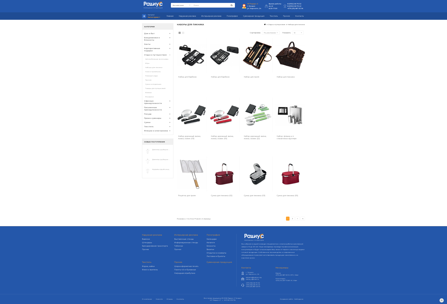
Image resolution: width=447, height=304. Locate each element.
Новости (159, 299)
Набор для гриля (251, 77)
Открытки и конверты (216, 253)
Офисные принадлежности (153, 102)
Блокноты (211, 246)
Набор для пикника (286, 77)
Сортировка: (255, 33)
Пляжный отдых (151, 76)
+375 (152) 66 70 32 (253, 283)
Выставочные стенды (184, 239)
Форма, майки (148, 266)
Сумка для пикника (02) (221, 196)
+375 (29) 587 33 (294, 8)
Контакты (299, 16)
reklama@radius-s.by (254, 277)
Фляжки (148, 92)
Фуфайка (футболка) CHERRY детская (167, 169)
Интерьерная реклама (211, 16)
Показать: (286, 33)
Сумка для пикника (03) (254, 196)
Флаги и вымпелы (150, 270)
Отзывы (170, 299)
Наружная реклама (187, 16)
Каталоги (211, 243)
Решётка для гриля (187, 196)
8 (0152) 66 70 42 (294, 6)
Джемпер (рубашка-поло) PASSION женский (170, 149)
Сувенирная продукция (253, 16)
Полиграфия (232, 16)
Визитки (210, 249)
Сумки (147, 122)
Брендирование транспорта (155, 246)
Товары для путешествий (155, 88)
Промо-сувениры (152, 118)
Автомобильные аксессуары (156, 59)
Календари (212, 239)
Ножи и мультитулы (153, 71)
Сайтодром (298, 299)
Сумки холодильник (153, 84)
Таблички (178, 246)
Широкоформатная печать (186, 266)
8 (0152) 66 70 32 (294, 4)
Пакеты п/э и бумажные (185, 270)
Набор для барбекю (187, 77)
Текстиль (274, 16)
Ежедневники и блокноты (152, 39)
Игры (147, 63)
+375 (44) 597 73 (282, 280)
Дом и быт (149, 33)
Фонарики (149, 97)
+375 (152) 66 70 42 (253, 285)
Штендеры (147, 243)
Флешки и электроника (156, 131)
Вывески (146, 239)
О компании (147, 299)
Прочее (286, 16)
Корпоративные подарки (152, 49)
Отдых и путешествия (155, 55)
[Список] (183, 32)
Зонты (147, 44)
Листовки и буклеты (216, 256)
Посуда (147, 114)
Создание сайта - (287, 299)
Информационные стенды (186, 243)
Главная (170, 16)
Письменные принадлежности (153, 108)
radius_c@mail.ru (252, 279)
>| (302, 218)
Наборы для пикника (153, 67)
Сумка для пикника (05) (287, 196)
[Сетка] (180, 32)
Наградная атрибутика (184, 273)
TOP (442, 300)
